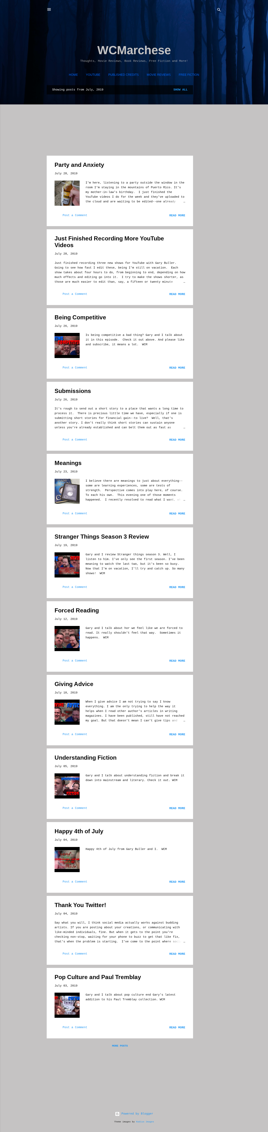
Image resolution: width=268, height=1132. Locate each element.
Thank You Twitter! (80, 905)
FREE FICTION (189, 74)
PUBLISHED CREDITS (123, 74)
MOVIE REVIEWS (159, 74)
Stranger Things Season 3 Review (102, 536)
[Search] (219, 11)
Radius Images (145, 1122)
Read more (177, 215)
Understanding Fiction (86, 757)
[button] (182, 165)
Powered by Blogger (136, 1114)
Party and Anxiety (79, 165)
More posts (120, 1045)
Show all (180, 89)
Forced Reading (77, 610)
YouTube (93, 74)
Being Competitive (80, 317)
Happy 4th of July (79, 831)
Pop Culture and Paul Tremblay (98, 977)
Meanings (68, 463)
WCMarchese (134, 50)
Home (73, 74)
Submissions (73, 391)
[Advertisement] (118, 30)
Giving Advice (74, 684)
